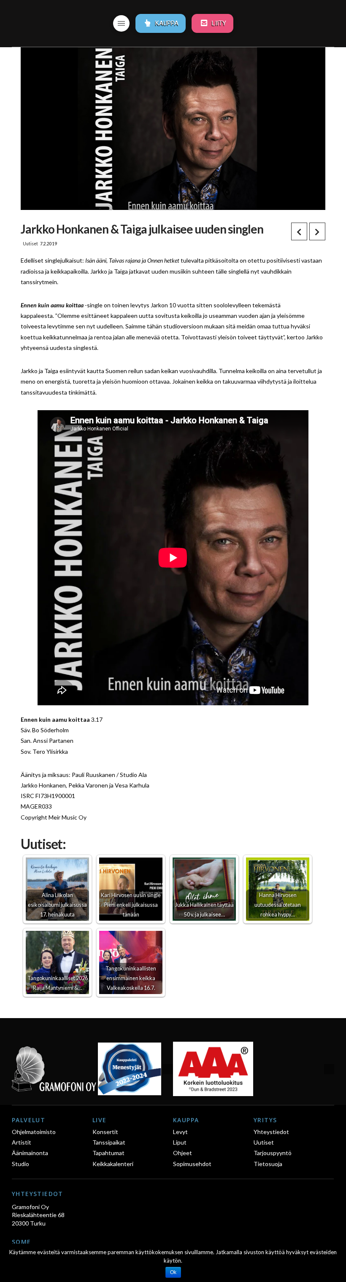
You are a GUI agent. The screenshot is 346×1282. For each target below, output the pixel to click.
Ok (173, 1272)
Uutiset (30, 243)
